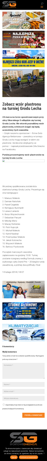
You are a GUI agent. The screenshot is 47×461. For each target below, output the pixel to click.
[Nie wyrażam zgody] (44, 453)
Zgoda (13, 457)
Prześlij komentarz (33, 415)
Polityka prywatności (28, 457)
